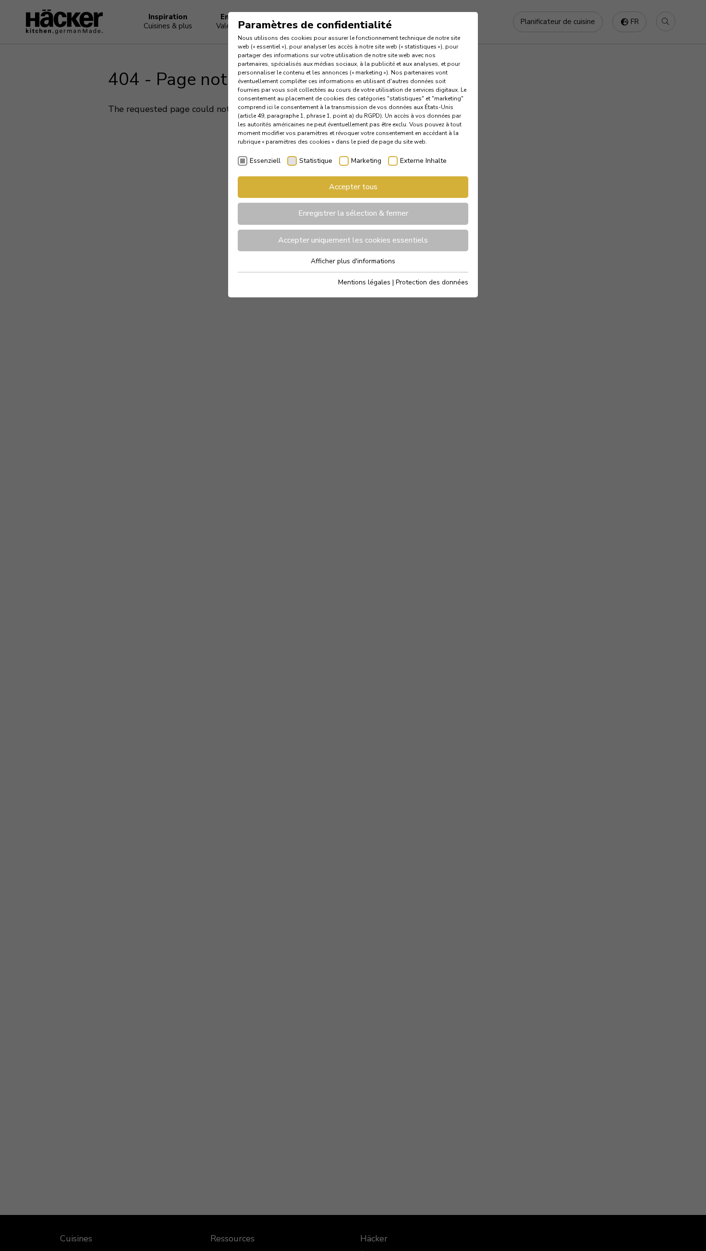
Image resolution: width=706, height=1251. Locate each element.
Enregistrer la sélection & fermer (353, 213)
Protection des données (432, 282)
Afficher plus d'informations (353, 261)
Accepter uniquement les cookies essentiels (353, 240)
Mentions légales (364, 282)
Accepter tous (353, 187)
